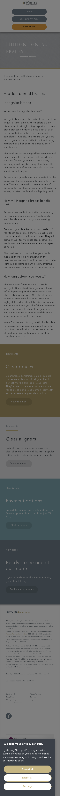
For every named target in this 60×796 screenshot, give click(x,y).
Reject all (27, 778)
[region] (27, 767)
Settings (27, 786)
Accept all (28, 769)
